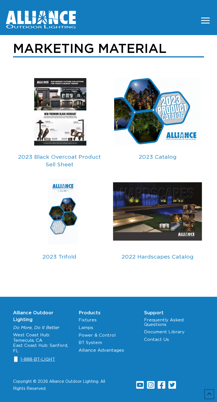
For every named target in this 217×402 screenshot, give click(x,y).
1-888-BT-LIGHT (37, 359)
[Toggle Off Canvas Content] (205, 20)
